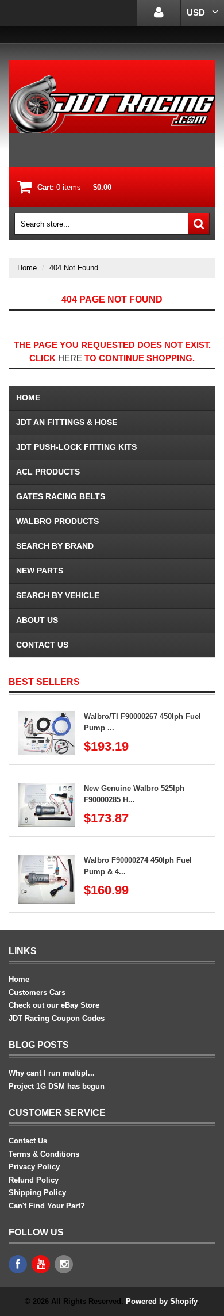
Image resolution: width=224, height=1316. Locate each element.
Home (27, 267)
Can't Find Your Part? (47, 1206)
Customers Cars (37, 992)
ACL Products (48, 471)
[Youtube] (41, 1264)
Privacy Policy (34, 1166)
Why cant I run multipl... (52, 1073)
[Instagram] (64, 1264)
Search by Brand (55, 545)
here (70, 358)
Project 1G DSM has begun (57, 1086)
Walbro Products (57, 521)
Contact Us (42, 644)
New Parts (39, 570)
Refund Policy (34, 1180)
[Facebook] (18, 1264)
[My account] (158, 13)
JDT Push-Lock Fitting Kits (76, 447)
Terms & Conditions (44, 1154)
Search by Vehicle (57, 595)
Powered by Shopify (161, 1301)
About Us (37, 620)
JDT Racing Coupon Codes (57, 1018)
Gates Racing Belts (60, 496)
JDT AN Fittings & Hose (66, 422)
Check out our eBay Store (54, 1005)
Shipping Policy (37, 1192)
